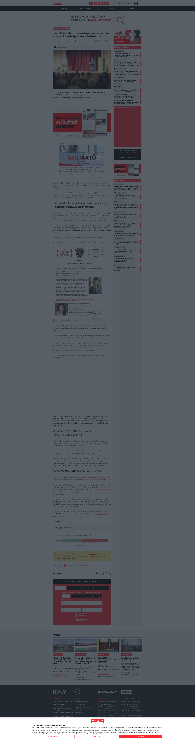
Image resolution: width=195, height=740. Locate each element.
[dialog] (97, 729)
